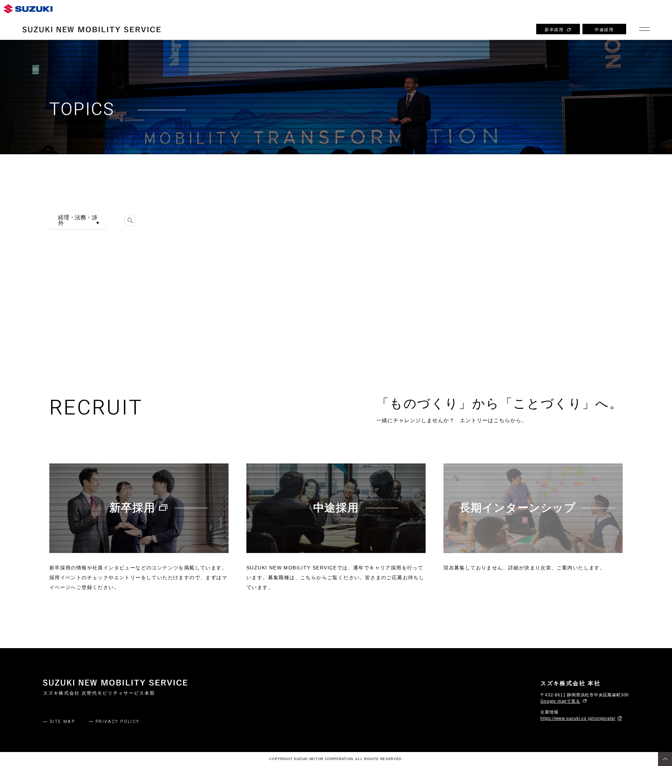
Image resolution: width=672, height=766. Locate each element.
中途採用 (604, 29)
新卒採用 (554, 29)
